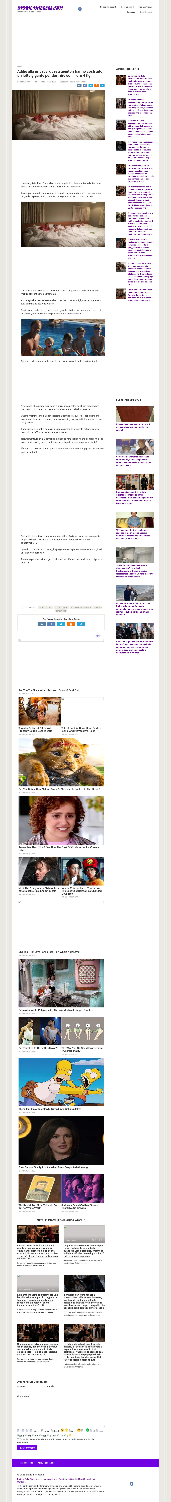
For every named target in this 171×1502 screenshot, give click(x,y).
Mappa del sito (26, 1463)
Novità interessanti (82, 607)
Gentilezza (131, 12)
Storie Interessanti (40, 8)
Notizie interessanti (108, 7)
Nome (21, 1386)
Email (50, 1386)
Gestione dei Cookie (68, 1479)
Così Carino (62, 607)
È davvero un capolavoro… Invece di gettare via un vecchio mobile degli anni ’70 (133, 427)
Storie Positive (146, 12)
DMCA (82, 1479)
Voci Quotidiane (145, 7)
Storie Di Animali (127, 7)
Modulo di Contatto (46, 1463)
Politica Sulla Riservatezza (29, 1479)
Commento (23, 1396)
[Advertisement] (85, 40)
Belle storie (47, 607)
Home (19, 66)
